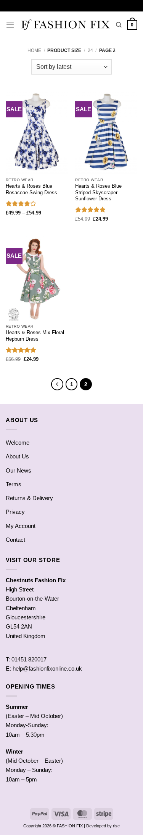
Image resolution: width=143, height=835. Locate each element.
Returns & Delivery (29, 498)
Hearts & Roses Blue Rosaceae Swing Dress (31, 189)
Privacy (15, 511)
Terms (13, 484)
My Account (20, 526)
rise (116, 826)
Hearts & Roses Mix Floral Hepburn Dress (35, 336)
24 (90, 50)
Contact (15, 539)
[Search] (119, 25)
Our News (18, 470)
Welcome (17, 442)
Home (34, 50)
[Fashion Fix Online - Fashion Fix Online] (65, 24)
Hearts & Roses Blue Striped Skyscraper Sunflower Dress (98, 192)
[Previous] (57, 384)
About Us (17, 456)
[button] (10, 25)
